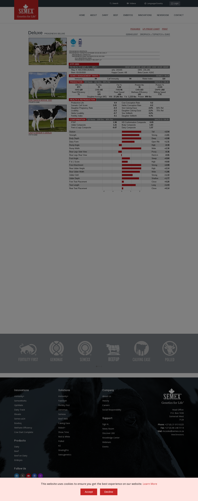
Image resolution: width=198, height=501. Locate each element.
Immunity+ (19, 396)
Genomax (62, 409)
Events (105, 446)
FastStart (62, 400)
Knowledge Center (111, 437)
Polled (61, 441)
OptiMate (18, 405)
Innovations (145, 15)
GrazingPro (63, 450)
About (93, 15)
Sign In (105, 424)
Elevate (17, 414)
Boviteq (17, 423)
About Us (106, 396)
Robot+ (61, 427)
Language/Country (154, 3)
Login (175, 3)
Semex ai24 (19, 418)
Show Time (63, 432)
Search (115, 3)
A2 (59, 445)
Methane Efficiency (23, 427)
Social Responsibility (111, 409)
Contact (179, 15)
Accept (89, 491)
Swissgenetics (64, 454)
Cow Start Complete (23, 432)
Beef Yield (63, 418)
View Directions (177, 434)
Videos (132, 3)
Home (82, 15)
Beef (115, 15)
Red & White (64, 436)
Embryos (128, 15)
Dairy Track (19, 409)
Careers (106, 405)
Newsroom (163, 15)
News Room (108, 428)
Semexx (62, 414)
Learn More (150, 484)
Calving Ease (64, 423)
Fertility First (64, 405)
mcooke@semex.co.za (173, 431)
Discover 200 (108, 433)
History (105, 400)
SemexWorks (20, 400)
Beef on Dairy (20, 455)
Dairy (105, 15)
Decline (108, 491)
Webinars (106, 442)
